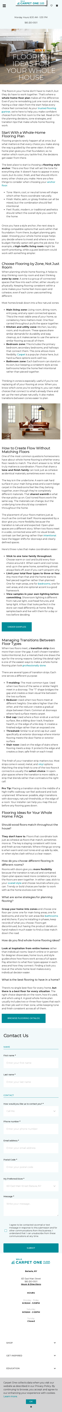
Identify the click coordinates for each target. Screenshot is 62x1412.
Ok (30, 1401)
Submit (31, 1248)
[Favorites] (51, 6)
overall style (14, 883)
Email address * (11, 1141)
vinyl (41, 764)
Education (13, 1368)
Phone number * (11, 1122)
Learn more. (10, 1396)
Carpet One (8, 33)
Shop (9, 1343)
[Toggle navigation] (4, 6)
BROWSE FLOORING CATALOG (23, 1018)
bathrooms (51, 916)
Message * (8, 1196)
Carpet (21, 354)
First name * (9, 1056)
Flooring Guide (26, 33)
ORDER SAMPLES (16, 627)
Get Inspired (14, 1355)
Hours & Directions (31, 1284)
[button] (46, 6)
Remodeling (44, 33)
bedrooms (44, 583)
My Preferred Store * (13, 1179)
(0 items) (57, 6)
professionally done (34, 665)
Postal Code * (10, 1160)
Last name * (9, 1075)
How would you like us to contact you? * (23, 1104)
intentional (50, 535)
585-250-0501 (31, 22)
